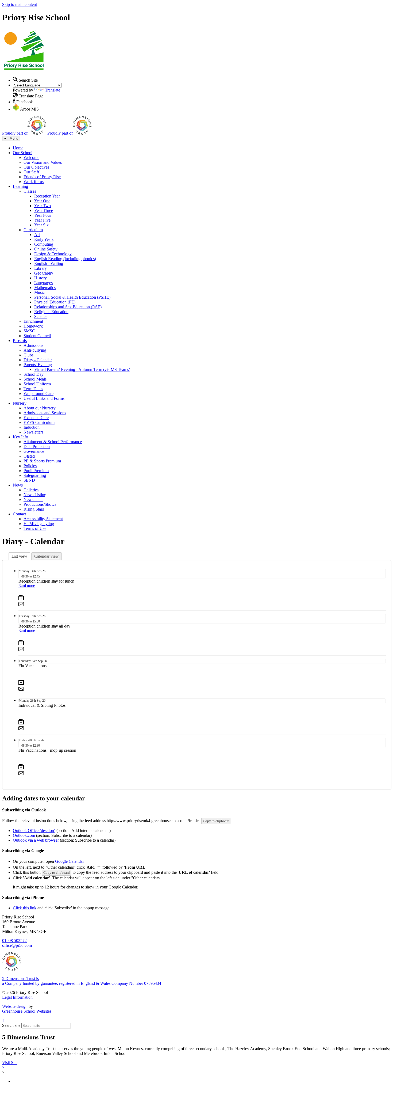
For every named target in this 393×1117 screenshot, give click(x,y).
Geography (43, 273)
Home (18, 148)
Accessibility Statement (43, 518)
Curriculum (33, 229)
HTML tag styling (39, 523)
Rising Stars (34, 509)
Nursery (19, 403)
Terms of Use (35, 528)
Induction (32, 427)
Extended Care (36, 417)
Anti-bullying (35, 350)
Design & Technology (53, 254)
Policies (30, 465)
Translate (52, 90)
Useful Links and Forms (44, 398)
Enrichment (33, 321)
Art (37, 234)
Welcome (31, 157)
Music (39, 292)
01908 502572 (14, 940)
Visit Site (9, 1062)
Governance (34, 451)
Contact (19, 514)
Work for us (34, 181)
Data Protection (37, 446)
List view (19, 556)
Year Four (42, 215)
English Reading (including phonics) (65, 258)
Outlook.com (24, 835)
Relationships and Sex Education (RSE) (68, 307)
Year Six (41, 225)
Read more (26, 586)
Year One (42, 201)
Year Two (42, 205)
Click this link (24, 908)
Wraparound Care (38, 393)
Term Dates (33, 388)
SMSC (29, 331)
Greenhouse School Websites (26, 1011)
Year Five (42, 220)
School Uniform (37, 384)
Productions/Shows (40, 504)
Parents (20, 340)
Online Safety (45, 249)
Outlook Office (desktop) (34, 830)
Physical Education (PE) (54, 302)
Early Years (43, 239)
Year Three (43, 210)
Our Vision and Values (43, 162)
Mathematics (45, 287)
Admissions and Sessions (45, 413)
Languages (43, 282)
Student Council (37, 335)
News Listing (35, 494)
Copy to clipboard (216, 821)
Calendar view (46, 556)
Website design (15, 1006)
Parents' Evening (38, 364)
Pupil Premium (36, 470)
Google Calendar (69, 861)
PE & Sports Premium (42, 461)
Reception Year (47, 196)
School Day (34, 374)
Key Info (20, 437)
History (40, 278)
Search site (11, 1025)
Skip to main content (19, 4)
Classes (30, 191)
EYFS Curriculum (39, 422)
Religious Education (51, 311)
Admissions (33, 345)
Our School (22, 152)
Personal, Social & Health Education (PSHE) (72, 297)
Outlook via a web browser (36, 840)
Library (40, 268)
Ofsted (29, 456)
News (18, 485)
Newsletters (33, 432)
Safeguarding (35, 475)
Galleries (31, 490)
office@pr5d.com (17, 945)
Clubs (28, 355)
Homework (33, 326)
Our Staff (31, 172)
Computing (43, 244)
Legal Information (17, 997)
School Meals (35, 379)
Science (40, 316)
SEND (29, 480)
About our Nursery (40, 408)
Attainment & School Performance (53, 441)
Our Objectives (36, 167)
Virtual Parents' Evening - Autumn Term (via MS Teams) (82, 369)
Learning (20, 186)
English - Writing (48, 263)
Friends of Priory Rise (42, 176)
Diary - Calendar (38, 360)
